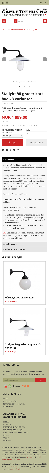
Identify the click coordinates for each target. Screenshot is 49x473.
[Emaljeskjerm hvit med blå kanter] (24, 57)
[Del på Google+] (10, 150)
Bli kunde (7, 424)
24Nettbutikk (16, 469)
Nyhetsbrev (8, 407)
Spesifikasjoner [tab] (10, 244)
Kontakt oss (8, 440)
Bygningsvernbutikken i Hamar (16, 432)
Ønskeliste (38, 142)
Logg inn (7, 438)
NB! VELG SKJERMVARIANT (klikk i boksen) (12, 131)
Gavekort (7, 435)
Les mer (30, 457)
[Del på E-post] (18, 150)
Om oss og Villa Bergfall (13, 430)
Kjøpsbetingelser (10, 401)
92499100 (15, 467)
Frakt (5, 399)
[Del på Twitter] (3, 150)
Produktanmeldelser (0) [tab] (14, 249)
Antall (28, 130)
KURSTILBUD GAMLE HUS (14, 427)
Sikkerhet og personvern (13, 404)
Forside (5, 30)
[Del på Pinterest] (14, 150)
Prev (6, 58)
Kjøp (13, 142)
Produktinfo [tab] (8, 159)
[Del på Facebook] (7, 150)
